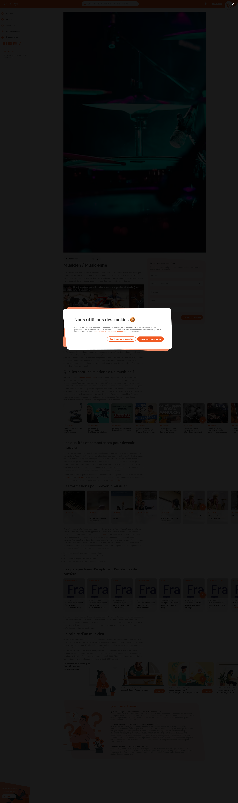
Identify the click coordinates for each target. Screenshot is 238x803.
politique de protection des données (109, 331)
